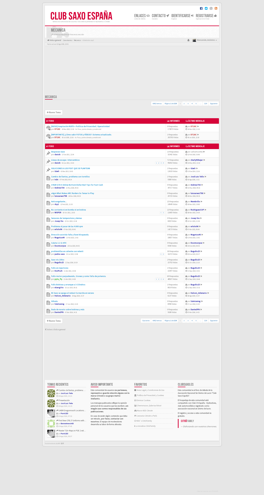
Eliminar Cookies (143, 400)
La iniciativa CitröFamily (145, 426)
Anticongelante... (58, 201)
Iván (56, 179)
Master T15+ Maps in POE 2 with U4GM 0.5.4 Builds (78, 430)
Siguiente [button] (213, 103)
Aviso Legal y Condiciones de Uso (150, 390)
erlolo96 (58, 229)
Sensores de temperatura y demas (66, 218)
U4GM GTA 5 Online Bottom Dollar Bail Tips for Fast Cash (77, 185)
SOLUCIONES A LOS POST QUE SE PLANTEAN (70, 168)
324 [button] (205, 103)
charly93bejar (197, 160)
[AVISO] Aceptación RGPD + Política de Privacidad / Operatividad (80, 126)
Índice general (55, 40)
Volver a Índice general (55, 329)
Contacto (159, 15)
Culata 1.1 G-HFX (58, 243)
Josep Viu (59, 221)
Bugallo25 (195, 251)
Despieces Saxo (58, 151)
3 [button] (188, 103)
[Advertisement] (132, 71)
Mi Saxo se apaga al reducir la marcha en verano (72, 293)
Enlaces (140, 15)
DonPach (58, 271)
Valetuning (59, 304)
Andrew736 (59, 187)
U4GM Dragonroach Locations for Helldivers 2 (77, 410)
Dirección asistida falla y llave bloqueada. (70, 234)
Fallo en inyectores (59, 268)
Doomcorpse (60, 246)
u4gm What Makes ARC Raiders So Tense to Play (72, 193)
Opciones (146, 320)
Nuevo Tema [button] (55, 112)
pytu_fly (58, 279)
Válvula (54, 301)
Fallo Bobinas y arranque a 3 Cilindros (68, 284)
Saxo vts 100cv (57, 259)
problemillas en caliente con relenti (67, 251)
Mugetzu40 (60, 237)
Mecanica (51, 97)
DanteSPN (59, 312)
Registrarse (205, 15)
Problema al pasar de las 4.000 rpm (67, 226)
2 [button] (184, 103)
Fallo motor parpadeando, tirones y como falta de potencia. (78, 276)
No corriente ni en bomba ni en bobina (68, 209)
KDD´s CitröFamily (144, 421)
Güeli (57, 171)
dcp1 (57, 204)
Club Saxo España (81, 16)
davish (57, 154)
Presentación (64, 400)
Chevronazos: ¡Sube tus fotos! (148, 405)
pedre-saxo (60, 254)
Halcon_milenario (63, 295)
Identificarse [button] (181, 15)
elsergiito (59, 287)
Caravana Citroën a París (146, 416)
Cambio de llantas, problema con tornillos (70, 176)
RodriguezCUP (197, 209)
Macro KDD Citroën (145, 410)
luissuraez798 (61, 196)
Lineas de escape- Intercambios (65, 160)
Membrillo (195, 201)
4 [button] (192, 103)
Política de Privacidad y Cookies (150, 395)
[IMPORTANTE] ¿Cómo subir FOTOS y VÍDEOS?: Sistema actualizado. (81, 134)
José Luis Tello (197, 176)
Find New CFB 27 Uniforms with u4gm (73, 420)
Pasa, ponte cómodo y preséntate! (89, 129)
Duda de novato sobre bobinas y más (67, 309)
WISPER (58, 212)
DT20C (57, 129)
